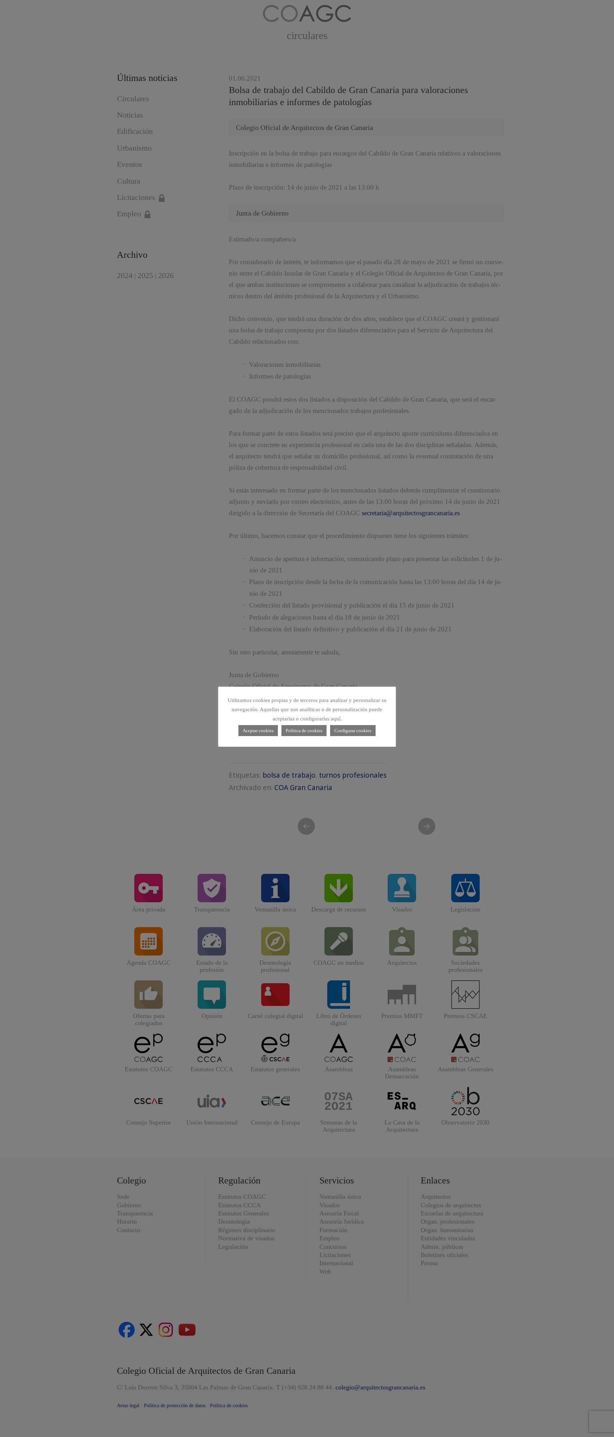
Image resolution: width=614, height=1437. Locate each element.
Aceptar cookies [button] (258, 730)
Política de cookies (304, 730)
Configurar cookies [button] (352, 730)
